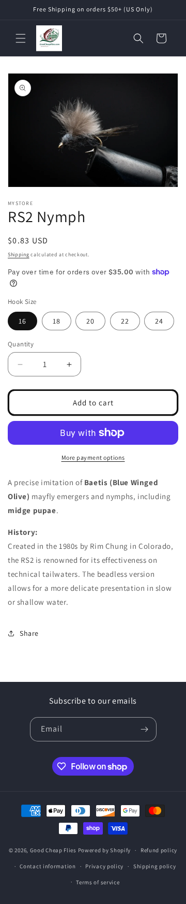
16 (22, 321)
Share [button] (29, 633)
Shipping (18, 254)
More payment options (93, 457)
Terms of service (97, 882)
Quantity (21, 344)
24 (159, 321)
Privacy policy (104, 866)
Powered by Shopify (104, 850)
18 (56, 321)
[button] (20, 38)
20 (90, 321)
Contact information (47, 866)
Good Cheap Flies (53, 850)
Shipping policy (154, 866)
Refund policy (159, 850)
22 (125, 321)
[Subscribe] (144, 729)
